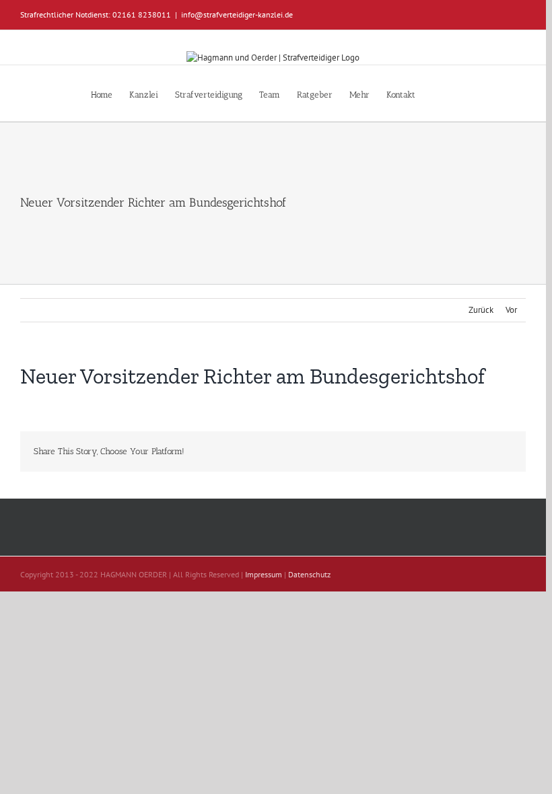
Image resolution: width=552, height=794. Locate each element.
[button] (435, 93)
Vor (511, 310)
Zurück (481, 310)
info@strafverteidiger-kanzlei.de (237, 14)
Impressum (263, 574)
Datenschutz (309, 574)
